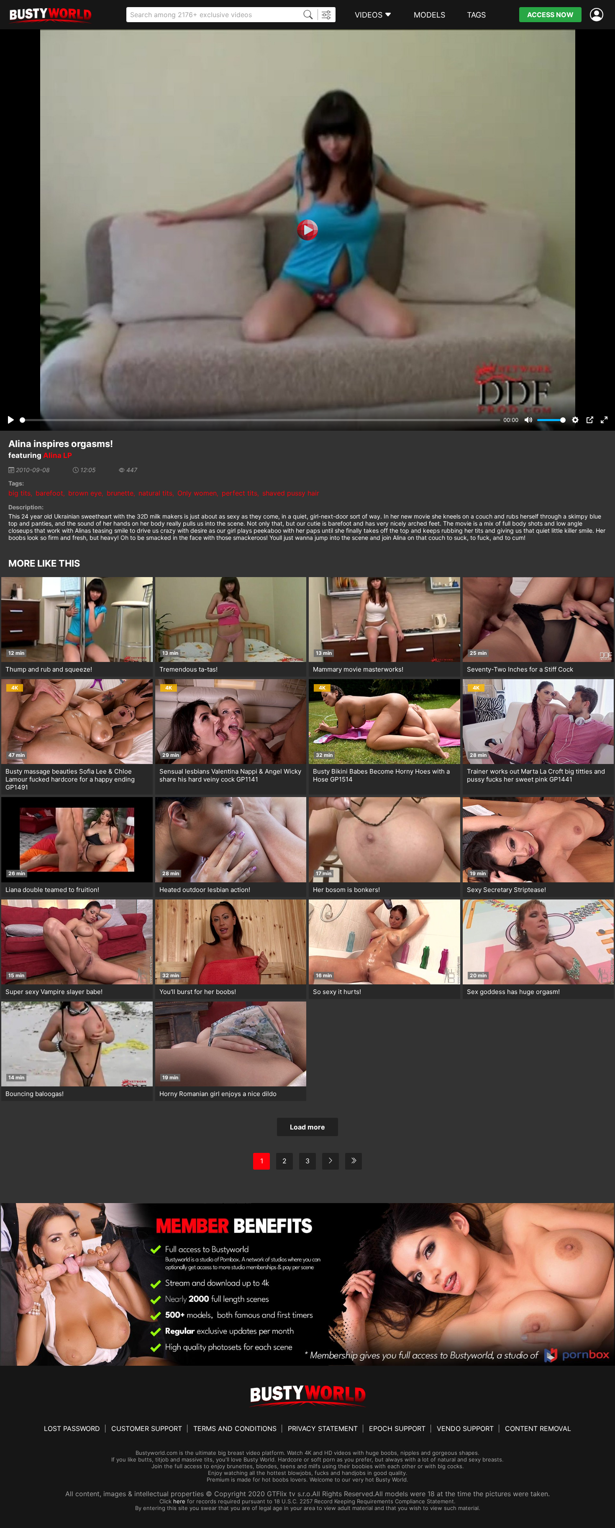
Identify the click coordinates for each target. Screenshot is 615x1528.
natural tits (155, 493)
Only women (197, 493)
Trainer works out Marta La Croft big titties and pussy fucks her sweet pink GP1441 (536, 775)
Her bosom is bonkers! (346, 890)
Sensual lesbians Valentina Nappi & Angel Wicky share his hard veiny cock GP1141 (230, 775)
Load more (307, 1127)
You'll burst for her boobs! (197, 992)
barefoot (49, 493)
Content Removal (538, 1428)
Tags (476, 14)
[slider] (260, 420)
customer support (146, 1428)
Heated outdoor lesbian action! (204, 890)
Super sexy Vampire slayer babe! (53, 992)
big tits (19, 493)
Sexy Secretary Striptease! (506, 890)
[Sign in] (598, 15)
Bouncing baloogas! (34, 1094)
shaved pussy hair (290, 493)
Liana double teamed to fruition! (52, 890)
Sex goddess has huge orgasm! (513, 992)
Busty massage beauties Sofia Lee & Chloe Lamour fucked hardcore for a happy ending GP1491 (70, 779)
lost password (72, 1428)
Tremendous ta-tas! (188, 669)
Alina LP (57, 455)
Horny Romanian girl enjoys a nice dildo (218, 1094)
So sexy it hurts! (337, 992)
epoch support (397, 1428)
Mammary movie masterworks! (358, 669)
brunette (120, 493)
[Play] (307, 230)
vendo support (465, 1428)
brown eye (85, 493)
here (179, 1501)
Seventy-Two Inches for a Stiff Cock (520, 669)
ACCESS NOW (550, 14)
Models (429, 14)
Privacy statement (323, 1428)
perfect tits (239, 493)
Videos (368, 14)
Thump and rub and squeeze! (48, 669)
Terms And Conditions (235, 1428)
